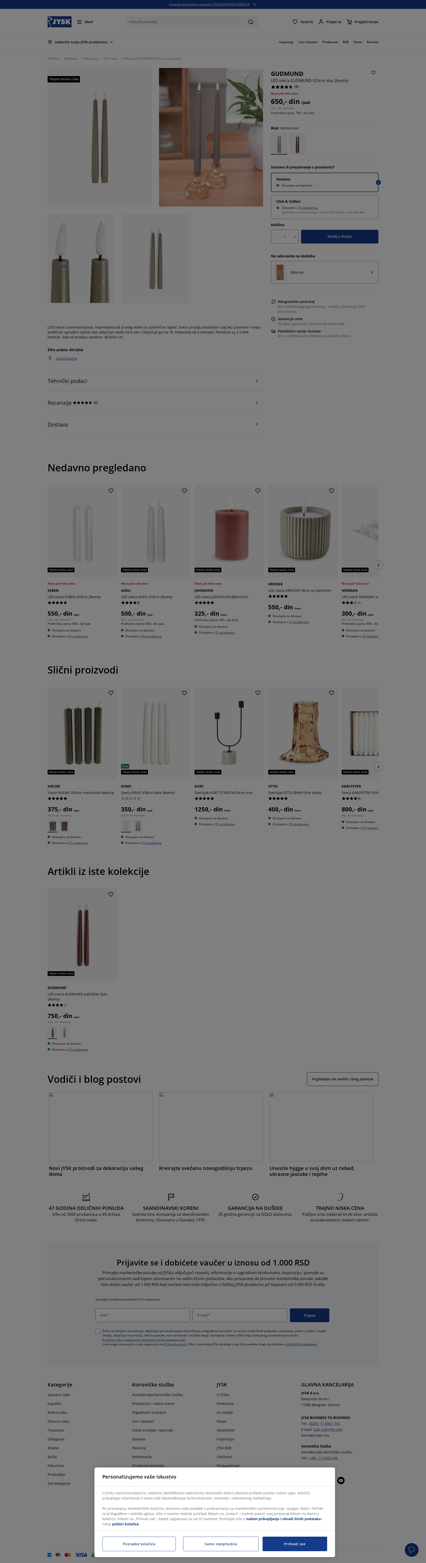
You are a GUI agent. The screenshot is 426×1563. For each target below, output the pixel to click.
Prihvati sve (294, 1544)
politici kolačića (125, 1524)
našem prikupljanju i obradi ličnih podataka (283, 1518)
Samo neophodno (221, 1544)
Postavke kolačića (139, 1544)
